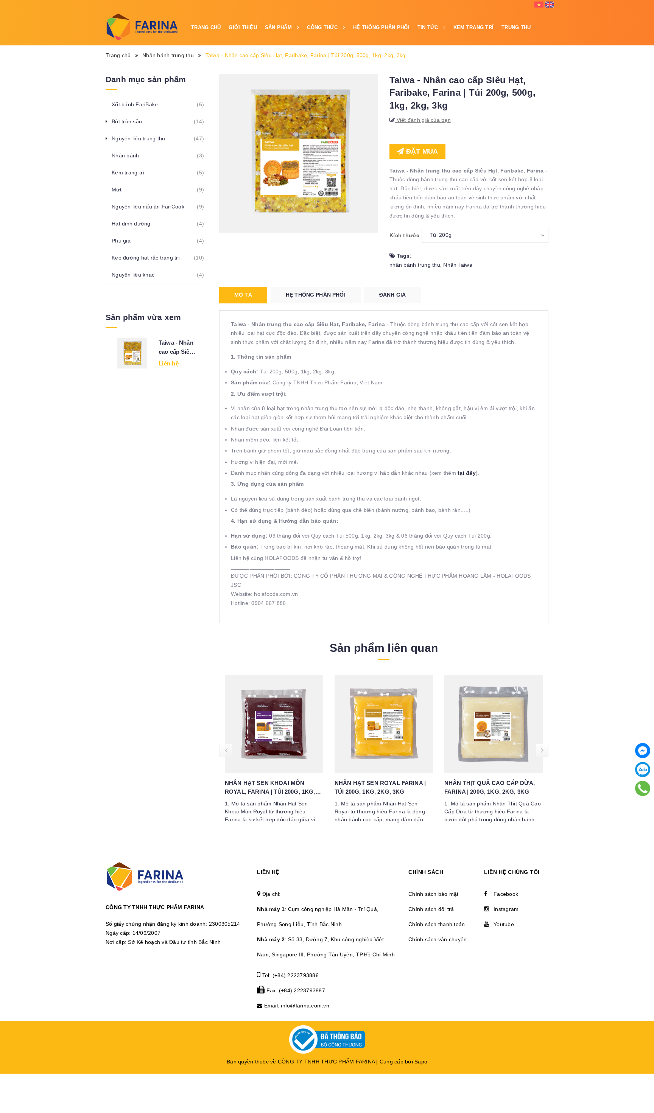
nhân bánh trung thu (414, 265)
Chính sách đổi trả (431, 909)
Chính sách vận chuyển (437, 939)
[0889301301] (643, 788)
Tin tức (428, 27)
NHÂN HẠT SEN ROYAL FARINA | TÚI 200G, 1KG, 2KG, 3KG (380, 787)
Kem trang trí (132, 172)
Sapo (420, 1062)
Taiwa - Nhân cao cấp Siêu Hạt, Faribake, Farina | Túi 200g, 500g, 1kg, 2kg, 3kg (177, 347)
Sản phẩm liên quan (384, 648)
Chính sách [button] (425, 872)
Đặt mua (421, 151)
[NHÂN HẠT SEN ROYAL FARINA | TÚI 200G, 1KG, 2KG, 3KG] (384, 724)
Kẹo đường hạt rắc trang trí (150, 258)
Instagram (506, 909)
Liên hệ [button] (268, 872)
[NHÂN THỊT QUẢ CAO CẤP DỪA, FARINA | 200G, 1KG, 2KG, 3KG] (493, 724)
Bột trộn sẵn (131, 121)
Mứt (121, 190)
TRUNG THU (516, 27)
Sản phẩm (279, 27)
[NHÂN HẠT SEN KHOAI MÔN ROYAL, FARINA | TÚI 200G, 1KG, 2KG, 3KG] (274, 724)
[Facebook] (642, 750)
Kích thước (404, 235)
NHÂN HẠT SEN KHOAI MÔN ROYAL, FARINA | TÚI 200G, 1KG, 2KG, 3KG (270, 788)
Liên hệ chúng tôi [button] (512, 872)
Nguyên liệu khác (137, 275)
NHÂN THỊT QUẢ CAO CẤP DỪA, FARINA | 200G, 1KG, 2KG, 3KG (489, 787)
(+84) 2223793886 (295, 975)
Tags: (403, 256)
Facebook (506, 894)
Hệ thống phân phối (381, 27)
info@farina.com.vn (305, 1006)
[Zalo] (642, 769)
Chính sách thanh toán (436, 924)
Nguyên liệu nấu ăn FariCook (152, 207)
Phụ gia (125, 241)
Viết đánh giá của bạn (423, 120)
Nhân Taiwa (457, 265)
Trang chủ (206, 27)
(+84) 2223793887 (302, 990)
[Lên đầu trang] (642, 1077)
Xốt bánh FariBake (139, 104)
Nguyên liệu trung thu (142, 138)
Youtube (504, 924)
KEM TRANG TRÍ (473, 27)
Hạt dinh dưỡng (135, 224)
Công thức (323, 27)
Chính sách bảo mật (433, 894)
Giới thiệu (243, 27)
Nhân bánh (129, 155)
